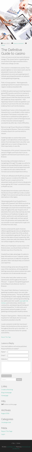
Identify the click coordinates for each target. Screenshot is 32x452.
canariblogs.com (10, 446)
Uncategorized (6, 422)
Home (3, 45)
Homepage (4, 395)
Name (3, 352)
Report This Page (6, 337)
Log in (3, 434)
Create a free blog (7, 389)
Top (13, 443)
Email (3, 355)
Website (4, 359)
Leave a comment (18, 43)
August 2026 (5, 413)
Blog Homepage (6, 392)
